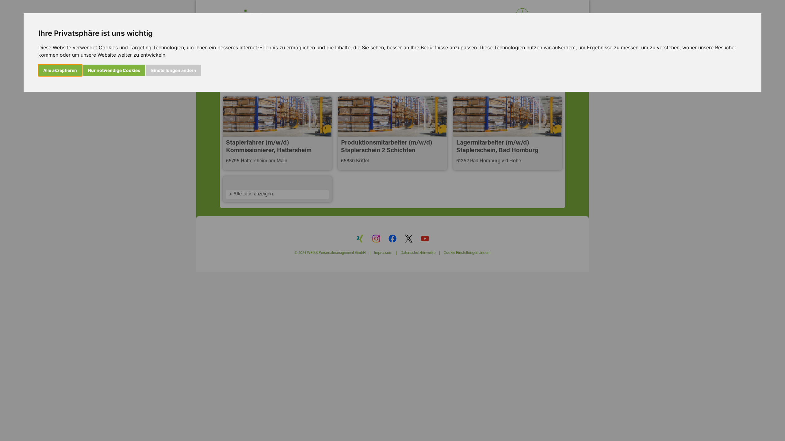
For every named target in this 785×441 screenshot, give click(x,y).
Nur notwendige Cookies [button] (114, 70)
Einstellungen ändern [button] (173, 70)
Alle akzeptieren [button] (60, 70)
